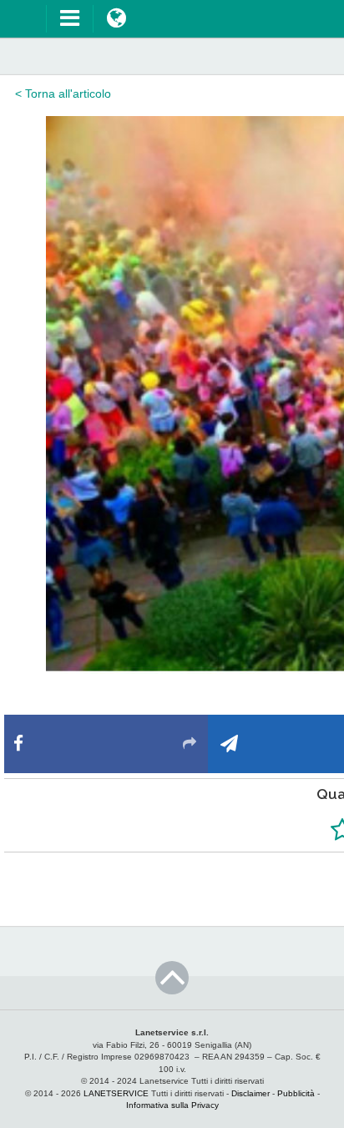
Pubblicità (296, 1093)
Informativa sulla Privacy (172, 1105)
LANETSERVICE (116, 1093)
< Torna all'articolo (63, 93)
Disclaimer (250, 1093)
